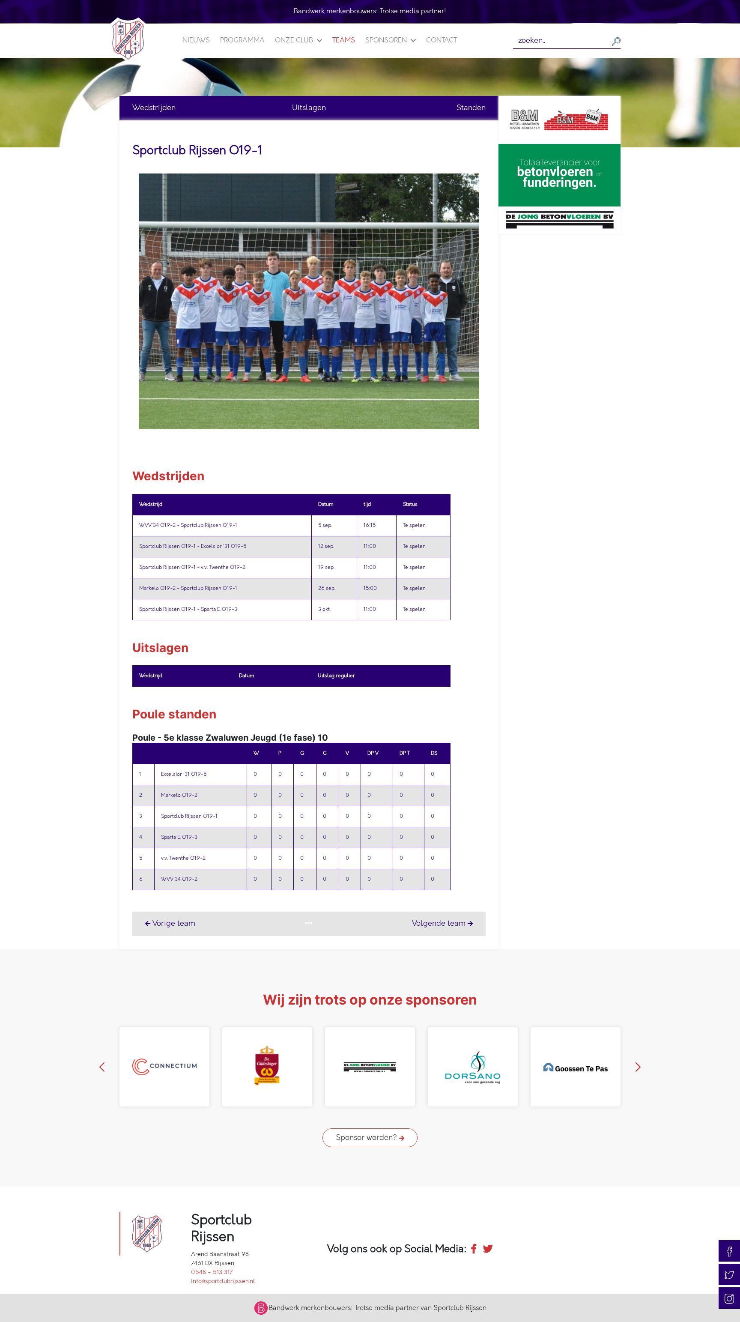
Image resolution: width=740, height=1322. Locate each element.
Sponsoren (387, 40)
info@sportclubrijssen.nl (223, 1281)
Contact (441, 40)
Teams (343, 40)
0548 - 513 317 (212, 1272)
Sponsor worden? (367, 1138)
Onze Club (295, 40)
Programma (242, 40)
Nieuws (196, 40)
